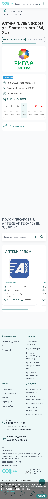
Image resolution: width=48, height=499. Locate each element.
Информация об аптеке (14, 39)
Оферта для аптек (34, 414)
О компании (7, 389)
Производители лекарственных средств (33, 365)
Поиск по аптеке (35, 39)
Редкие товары (33, 349)
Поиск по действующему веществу (33, 356)
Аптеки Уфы (7, 350)
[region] (24, 40)
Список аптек (8, 346)
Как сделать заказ (34, 403)
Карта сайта (7, 406)
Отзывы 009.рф (9, 393)
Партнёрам (7, 402)
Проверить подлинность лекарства (32, 375)
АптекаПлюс (10, 283)
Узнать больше (8, 491)
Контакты (6, 398)
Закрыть (41, 496)
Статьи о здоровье (10, 342)
